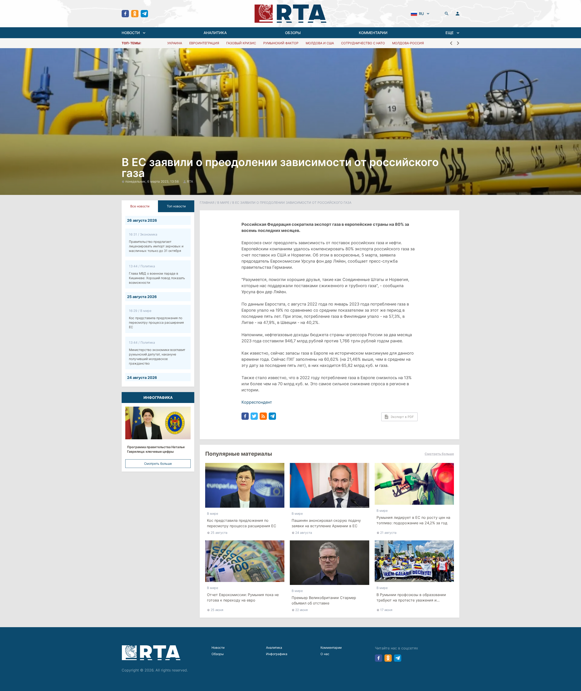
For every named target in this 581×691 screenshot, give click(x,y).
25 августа (219, 532)
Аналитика (274, 647)
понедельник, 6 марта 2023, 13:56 (152, 181)
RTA (190, 181)
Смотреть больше (158, 463)
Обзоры (218, 654)
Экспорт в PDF (402, 417)
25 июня (217, 610)
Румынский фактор (280, 43)
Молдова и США (320, 43)
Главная (207, 202)
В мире (223, 202)
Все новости (139, 206)
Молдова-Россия (408, 43)
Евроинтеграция (204, 43)
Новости (218, 647)
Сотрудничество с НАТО (363, 43)
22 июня (301, 610)
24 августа (303, 532)
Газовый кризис (241, 43)
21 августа (388, 532)
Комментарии (331, 647)
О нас (324, 654)
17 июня (386, 610)
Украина (174, 43)
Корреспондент (256, 402)
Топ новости (176, 206)
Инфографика (276, 654)
